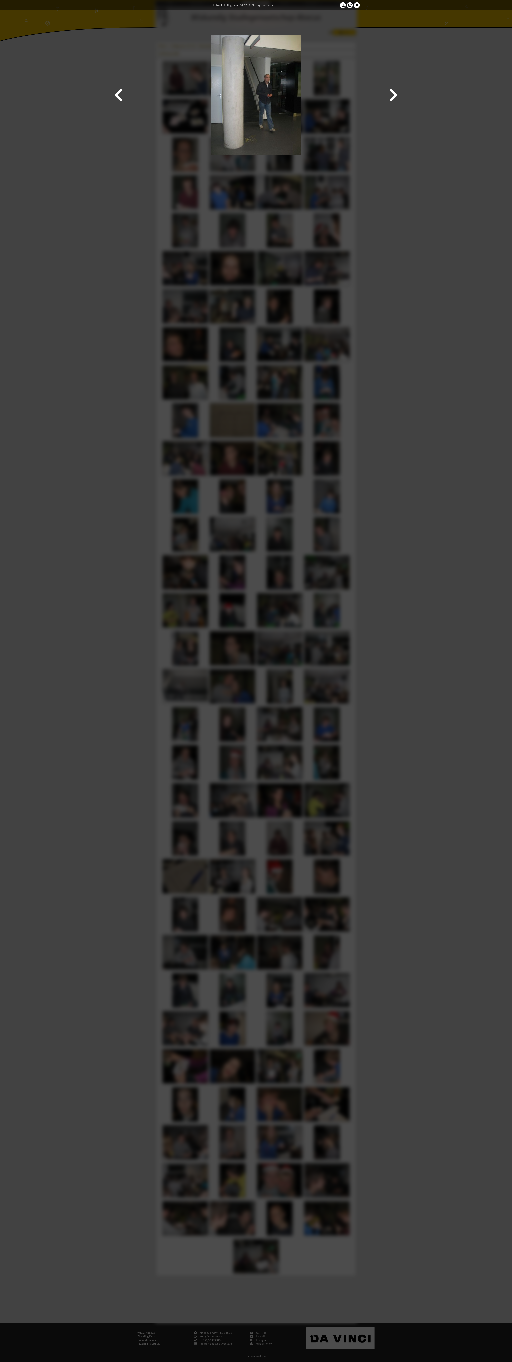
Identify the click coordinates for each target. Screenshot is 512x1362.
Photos (215, 5)
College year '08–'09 (236, 5)
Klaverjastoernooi (262, 5)
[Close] (357, 5)
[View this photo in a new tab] (350, 5)
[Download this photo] (343, 5)
